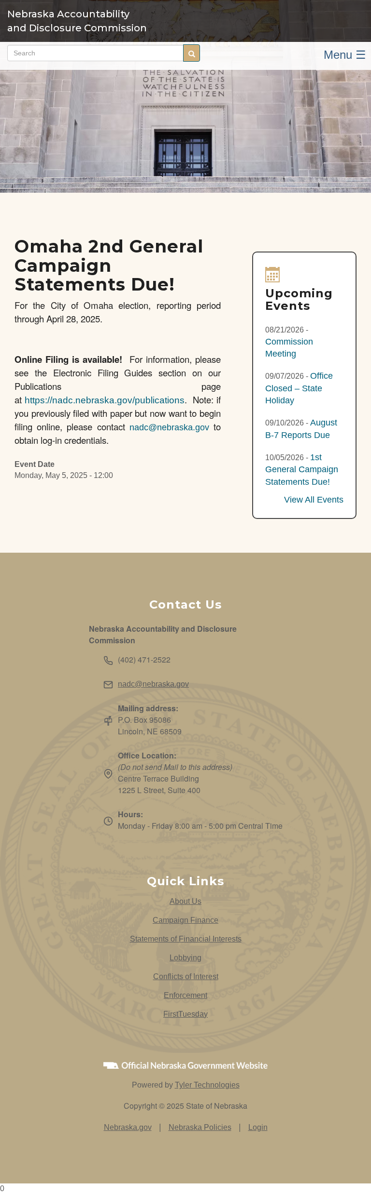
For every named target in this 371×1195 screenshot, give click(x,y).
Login (258, 1127)
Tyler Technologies (207, 1085)
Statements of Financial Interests (186, 939)
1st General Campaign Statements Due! (301, 469)
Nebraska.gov (128, 1127)
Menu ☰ (345, 54)
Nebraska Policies (200, 1127)
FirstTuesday (185, 1014)
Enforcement (185, 995)
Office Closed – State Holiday (299, 388)
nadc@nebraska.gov (169, 427)
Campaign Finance (185, 920)
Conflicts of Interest (185, 976)
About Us (185, 901)
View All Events (313, 500)
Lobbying (185, 958)
